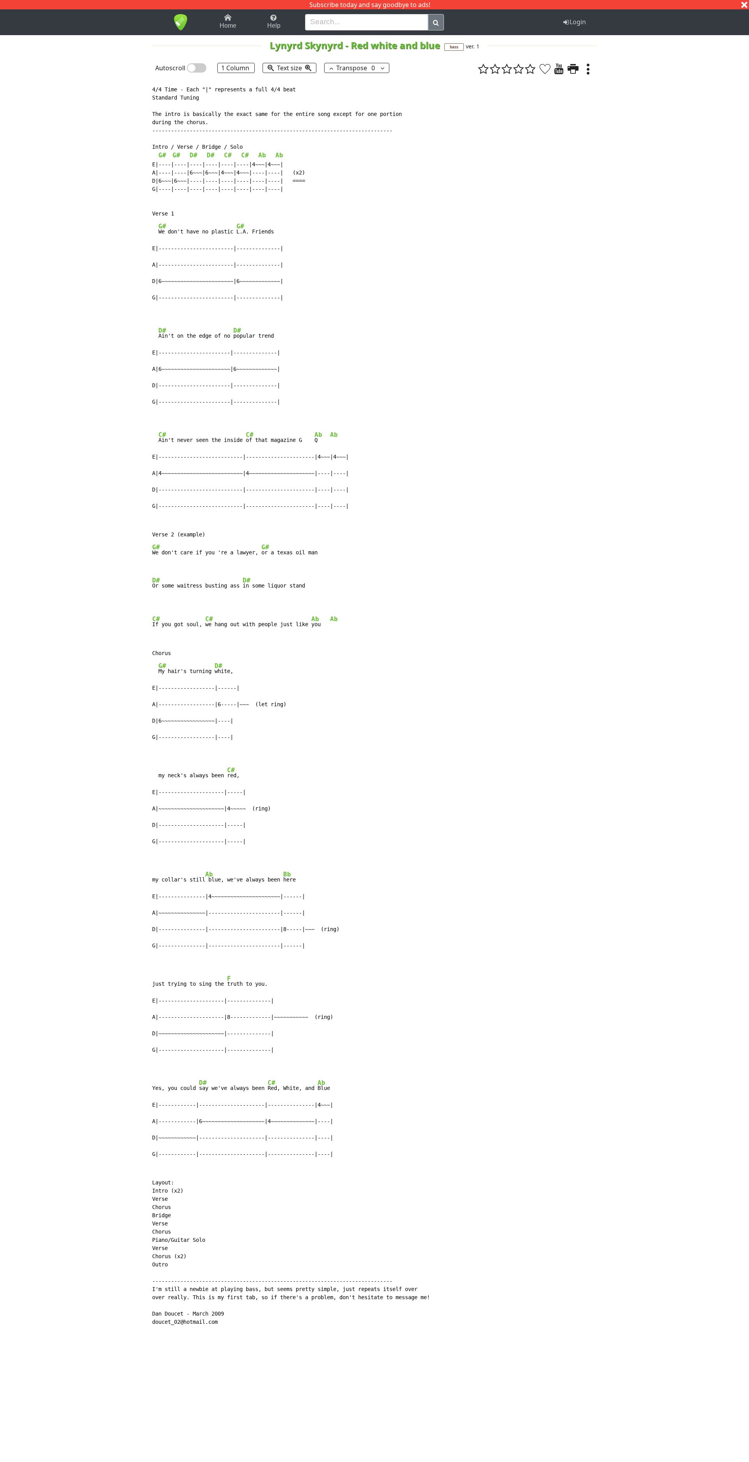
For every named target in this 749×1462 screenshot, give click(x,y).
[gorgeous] (530, 69)
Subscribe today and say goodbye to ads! (369, 4)
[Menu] (588, 69)
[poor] (495, 69)
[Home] (180, 22)
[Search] (436, 22)
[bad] (483, 69)
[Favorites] (545, 69)
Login (578, 22)
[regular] (507, 69)
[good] (518, 69)
